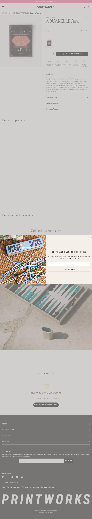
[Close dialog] (90, 237)
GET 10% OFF (69, 270)
